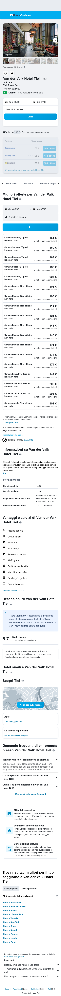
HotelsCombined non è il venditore (21, 964)
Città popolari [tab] (11, 888)
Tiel (49, 989)
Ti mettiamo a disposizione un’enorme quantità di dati (29, 970)
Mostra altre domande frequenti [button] (30, 794)
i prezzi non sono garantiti (14, 956)
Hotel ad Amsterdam (13, 914)
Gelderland (35, 989)
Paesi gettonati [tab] (29, 888)
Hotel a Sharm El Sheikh (14, 906)
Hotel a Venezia (10, 918)
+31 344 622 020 (11, 88)
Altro (5, 473)
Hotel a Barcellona (12, 902)
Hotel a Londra (10, 938)
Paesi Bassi (17, 989)
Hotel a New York (11, 922)
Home (7, 989)
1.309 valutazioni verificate (29, 92)
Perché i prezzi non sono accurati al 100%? (26, 976)
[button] (5, 15)
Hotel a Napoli (10, 930)
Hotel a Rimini (10, 910)
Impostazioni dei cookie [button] (13, 434)
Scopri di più (11, 422)
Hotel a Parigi (9, 942)
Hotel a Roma (9, 926)
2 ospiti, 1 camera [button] (14, 109)
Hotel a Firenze (10, 934)
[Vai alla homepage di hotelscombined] (21, 15)
